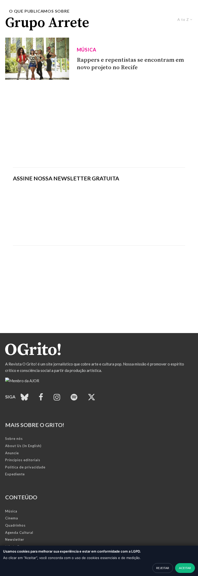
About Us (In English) (23, 446)
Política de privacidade (25, 467)
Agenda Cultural (19, 532)
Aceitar (185, 568)
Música (86, 50)
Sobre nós (14, 439)
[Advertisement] (99, 124)
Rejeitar (162, 568)
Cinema (11, 518)
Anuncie (12, 453)
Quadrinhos (15, 525)
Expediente (15, 474)
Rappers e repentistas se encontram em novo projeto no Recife (130, 64)
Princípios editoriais (22, 460)
